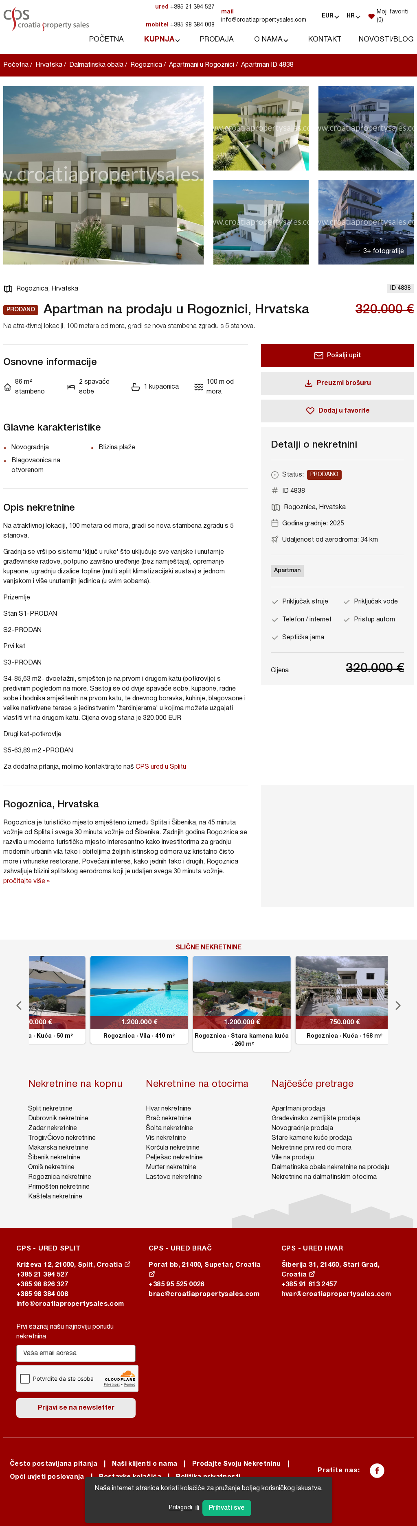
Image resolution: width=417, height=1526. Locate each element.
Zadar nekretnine (52, 1128)
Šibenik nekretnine (54, 1158)
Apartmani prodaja (298, 1109)
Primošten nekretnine (59, 1187)
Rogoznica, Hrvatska (47, 289)
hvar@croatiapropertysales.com (336, 1294)
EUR (328, 16)
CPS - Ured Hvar (312, 1249)
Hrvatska (48, 65)
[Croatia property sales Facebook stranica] (377, 1470)
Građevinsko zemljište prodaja (316, 1119)
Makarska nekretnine (58, 1148)
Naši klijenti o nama (144, 1464)
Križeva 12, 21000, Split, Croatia (70, 1265)
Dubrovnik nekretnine (58, 1119)
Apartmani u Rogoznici (201, 65)
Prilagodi (180, 1508)
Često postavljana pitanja (53, 1464)
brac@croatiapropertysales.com (204, 1294)
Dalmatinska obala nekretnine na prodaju (330, 1167)
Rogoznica (146, 65)
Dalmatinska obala (96, 65)
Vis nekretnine (166, 1138)
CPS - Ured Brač (180, 1249)
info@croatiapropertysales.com (263, 16)
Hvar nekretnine (168, 1109)
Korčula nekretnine (173, 1148)
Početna (16, 65)
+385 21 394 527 (185, 7)
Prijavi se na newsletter (76, 1408)
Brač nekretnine (168, 1119)
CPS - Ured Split (48, 1249)
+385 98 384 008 (180, 25)
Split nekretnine (50, 1109)
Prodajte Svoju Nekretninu (236, 1464)
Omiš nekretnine (51, 1167)
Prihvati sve (227, 1508)
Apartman (287, 570)
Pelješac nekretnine (174, 1158)
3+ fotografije (383, 251)
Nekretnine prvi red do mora (311, 1148)
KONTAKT (325, 39)
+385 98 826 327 (42, 1285)
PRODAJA (217, 39)
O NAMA (268, 39)
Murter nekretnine (171, 1167)
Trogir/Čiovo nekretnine (62, 1138)
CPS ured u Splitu (161, 767)
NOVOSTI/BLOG (386, 39)
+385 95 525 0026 (176, 1285)
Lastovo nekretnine (174, 1177)
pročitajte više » (26, 881)
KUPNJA (159, 39)
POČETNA (106, 39)
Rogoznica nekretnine (59, 1177)
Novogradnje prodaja (302, 1128)
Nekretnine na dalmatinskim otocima (324, 1177)
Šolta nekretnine (169, 1128)
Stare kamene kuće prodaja (312, 1138)
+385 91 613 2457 (309, 1285)
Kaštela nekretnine (55, 1197)
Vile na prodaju (293, 1158)
